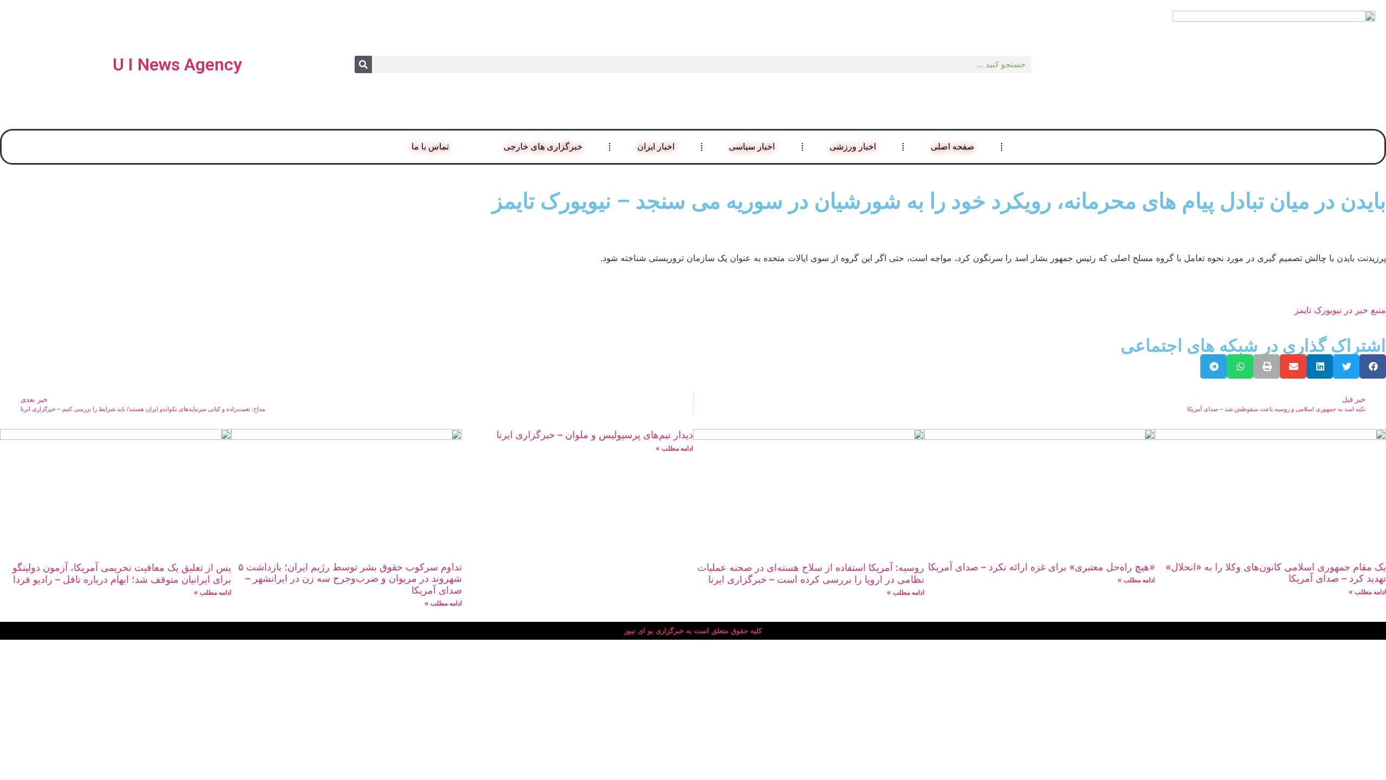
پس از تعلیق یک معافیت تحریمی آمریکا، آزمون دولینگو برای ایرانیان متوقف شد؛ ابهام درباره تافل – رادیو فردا (121, 573)
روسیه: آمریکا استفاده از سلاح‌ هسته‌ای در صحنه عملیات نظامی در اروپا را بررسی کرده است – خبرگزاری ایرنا (810, 573)
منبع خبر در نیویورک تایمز (1340, 309)
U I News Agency (177, 64)
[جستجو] (363, 64)
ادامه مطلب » (1367, 592)
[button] (1372, 366)
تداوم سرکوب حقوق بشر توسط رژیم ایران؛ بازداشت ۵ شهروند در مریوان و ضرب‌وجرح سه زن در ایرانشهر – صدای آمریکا (350, 578)
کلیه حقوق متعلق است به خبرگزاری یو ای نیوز (693, 631)
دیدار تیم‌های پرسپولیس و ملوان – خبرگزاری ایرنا (594, 434)
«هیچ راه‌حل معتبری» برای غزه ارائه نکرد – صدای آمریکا (1041, 567)
